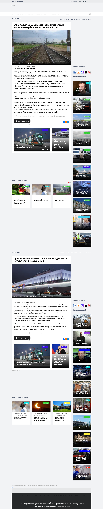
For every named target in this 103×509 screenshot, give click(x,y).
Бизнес (89, 19)
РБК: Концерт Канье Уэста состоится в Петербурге (82, 343)
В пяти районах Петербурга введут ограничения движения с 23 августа (82, 159)
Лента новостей (21, 14)
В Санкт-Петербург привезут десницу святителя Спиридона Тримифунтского (60, 418)
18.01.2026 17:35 (58, 352)
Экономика (38, 14)
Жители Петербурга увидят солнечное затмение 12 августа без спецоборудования (61, 201)
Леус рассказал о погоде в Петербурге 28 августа (82, 426)
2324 (86, 354)
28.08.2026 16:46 (80, 371)
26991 (66, 413)
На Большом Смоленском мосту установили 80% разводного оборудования (82, 392)
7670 (86, 340)
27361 (45, 197)
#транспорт (33, 116)
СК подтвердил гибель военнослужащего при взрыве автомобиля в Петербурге (81, 459)
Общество (46, 14)
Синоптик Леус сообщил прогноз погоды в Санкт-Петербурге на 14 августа (41, 200)
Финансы (68, 19)
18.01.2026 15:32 (58, 135)
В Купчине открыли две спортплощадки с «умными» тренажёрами (81, 409)
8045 (86, 173)
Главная (22, 495)
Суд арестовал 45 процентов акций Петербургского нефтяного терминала (82, 325)
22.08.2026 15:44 (80, 103)
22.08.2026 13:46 (80, 121)
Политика (30, 14)
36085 (56, 353)
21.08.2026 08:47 (80, 222)
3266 (86, 189)
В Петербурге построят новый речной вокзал (81, 176)
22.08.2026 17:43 (80, 88)
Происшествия (67, 14)
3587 (86, 222)
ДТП (88, 183)
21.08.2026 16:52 (80, 155)
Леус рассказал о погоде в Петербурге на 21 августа (82, 210)
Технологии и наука (84, 217)
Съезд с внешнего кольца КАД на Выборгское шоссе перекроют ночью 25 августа (82, 125)
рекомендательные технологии (62, 506)
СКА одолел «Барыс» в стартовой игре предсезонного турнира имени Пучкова (81, 375)
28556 (25, 197)
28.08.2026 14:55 (80, 389)
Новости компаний (73, 495)
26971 (66, 197)
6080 (86, 140)
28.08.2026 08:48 (80, 438)
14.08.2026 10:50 (38, 197)
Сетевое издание (58, 502)
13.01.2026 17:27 (20, 143)
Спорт (59, 14)
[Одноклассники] (66, 122)
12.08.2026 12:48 (59, 197)
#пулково (42, 333)
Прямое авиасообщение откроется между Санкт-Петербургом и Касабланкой (60, 143)
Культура (53, 14)
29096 (25, 413)
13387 (27, 143)
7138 (86, 121)
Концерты (87, 333)
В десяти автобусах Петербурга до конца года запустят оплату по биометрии (82, 225)
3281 (86, 88)
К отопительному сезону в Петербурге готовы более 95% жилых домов (82, 476)
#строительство (60, 116)
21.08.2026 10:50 (80, 207)
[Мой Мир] (68, 122)
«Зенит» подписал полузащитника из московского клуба (80, 91)
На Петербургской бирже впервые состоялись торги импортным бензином (82, 242)
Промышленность (80, 19)
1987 (86, 473)
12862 (86, 155)
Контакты (82, 495)
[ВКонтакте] (64, 122)
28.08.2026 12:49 (80, 406)
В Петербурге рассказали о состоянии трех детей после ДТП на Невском (82, 192)
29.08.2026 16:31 (80, 321)
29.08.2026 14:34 (80, 340)
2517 (86, 389)
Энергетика (62, 19)
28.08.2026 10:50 (80, 424)
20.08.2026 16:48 (80, 239)
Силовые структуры (84, 349)
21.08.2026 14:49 (80, 173)
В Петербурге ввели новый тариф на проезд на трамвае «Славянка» (31, 363)
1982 (86, 103)
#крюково (50, 116)
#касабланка (60, 333)
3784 (86, 239)
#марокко (51, 333)
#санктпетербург (22, 116)
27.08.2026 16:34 (80, 455)
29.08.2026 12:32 (80, 354)
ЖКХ (86, 19)
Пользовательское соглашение (76, 503)
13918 (86, 207)
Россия (13, 14)
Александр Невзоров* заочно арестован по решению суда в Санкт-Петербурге (81, 358)
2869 (86, 406)
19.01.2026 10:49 (26, 66)
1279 (86, 424)
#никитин (41, 116)
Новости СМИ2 (16, 370)
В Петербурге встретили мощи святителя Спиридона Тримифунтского (81, 442)
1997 (86, 371)
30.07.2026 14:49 (18, 197)
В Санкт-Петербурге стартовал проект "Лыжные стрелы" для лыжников (29, 146)
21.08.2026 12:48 (80, 189)
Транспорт (73, 19)
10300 (86, 438)
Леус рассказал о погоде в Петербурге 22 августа (82, 143)
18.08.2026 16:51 (59, 413)
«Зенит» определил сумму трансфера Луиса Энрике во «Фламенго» (21, 200)
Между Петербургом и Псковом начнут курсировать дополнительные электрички (81, 107)
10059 (56, 136)
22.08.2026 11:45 (80, 140)
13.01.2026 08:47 (20, 359)
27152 (45, 413)
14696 (27, 359)
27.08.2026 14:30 (80, 473)
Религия (67, 403)
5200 (86, 455)
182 (86, 321)
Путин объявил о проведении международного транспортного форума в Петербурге (60, 360)
